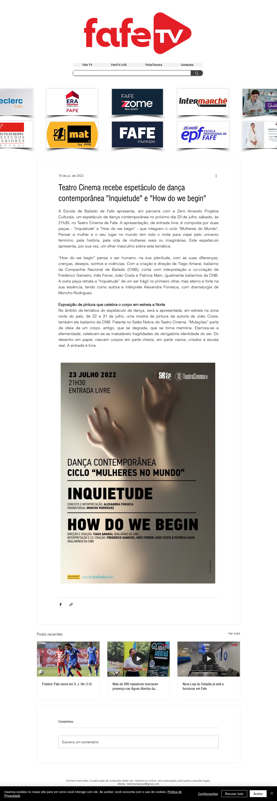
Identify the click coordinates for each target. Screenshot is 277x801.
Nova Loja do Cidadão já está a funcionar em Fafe (203, 686)
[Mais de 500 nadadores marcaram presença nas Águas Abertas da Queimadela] (138, 659)
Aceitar (258, 793)
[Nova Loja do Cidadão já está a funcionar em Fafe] (208, 659)
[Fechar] (271, 794)
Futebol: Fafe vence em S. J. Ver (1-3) (67, 684)
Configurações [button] (208, 793)
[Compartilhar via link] (71, 604)
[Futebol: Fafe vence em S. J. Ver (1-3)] (68, 659)
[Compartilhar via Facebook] (60, 604)
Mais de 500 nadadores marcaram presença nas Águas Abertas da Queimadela (135, 686)
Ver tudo (234, 633)
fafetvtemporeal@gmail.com (143, 783)
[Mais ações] (216, 175)
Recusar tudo (234, 793)
